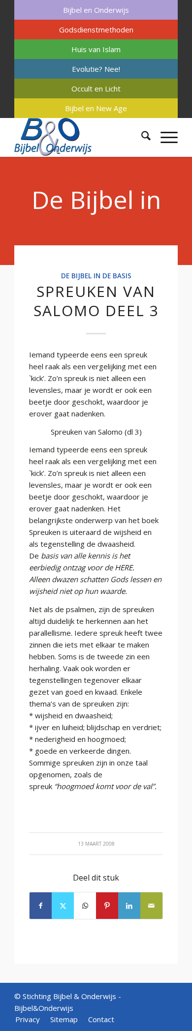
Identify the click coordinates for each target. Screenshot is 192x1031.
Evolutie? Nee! (96, 69)
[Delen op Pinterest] (107, 905)
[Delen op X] (63, 905)
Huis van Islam (96, 49)
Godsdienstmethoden (96, 29)
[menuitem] (96, 10)
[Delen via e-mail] (151, 905)
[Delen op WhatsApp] (85, 905)
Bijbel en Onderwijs (96, 10)
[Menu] (164, 137)
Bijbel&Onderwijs (43, 1008)
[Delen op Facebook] (41, 905)
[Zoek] (141, 137)
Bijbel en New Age (96, 108)
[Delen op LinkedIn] (129, 905)
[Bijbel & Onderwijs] (79, 137)
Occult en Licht (96, 88)
